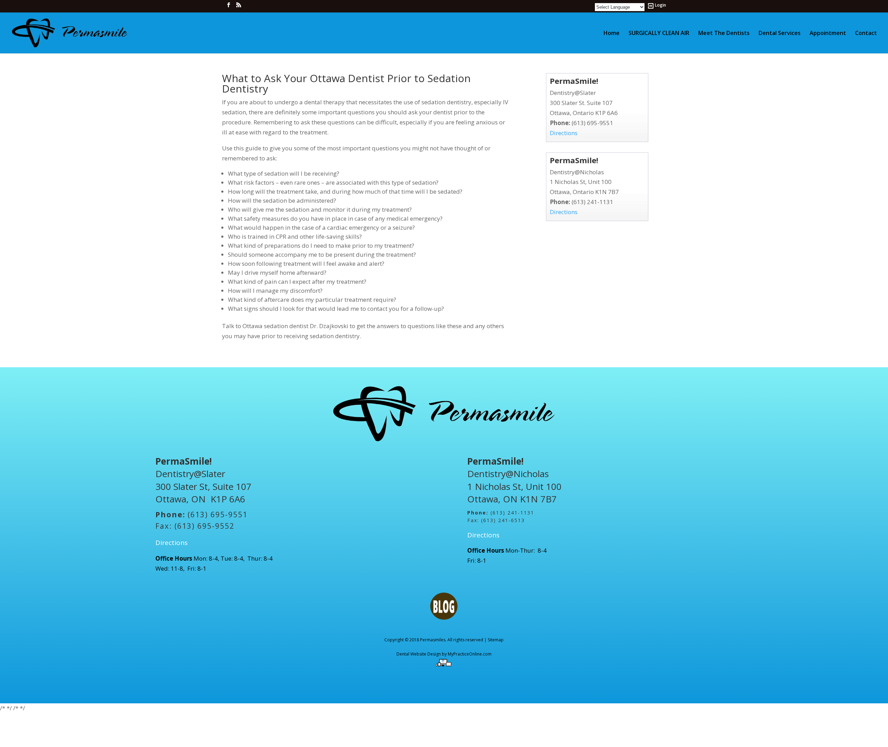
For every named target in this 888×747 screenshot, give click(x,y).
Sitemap (496, 640)
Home (612, 33)
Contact (866, 33)
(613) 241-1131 (592, 202)
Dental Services (780, 33)
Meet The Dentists (724, 33)
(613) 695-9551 (592, 123)
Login (660, 5)
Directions (564, 133)
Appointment (828, 33)
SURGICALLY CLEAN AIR (659, 33)
